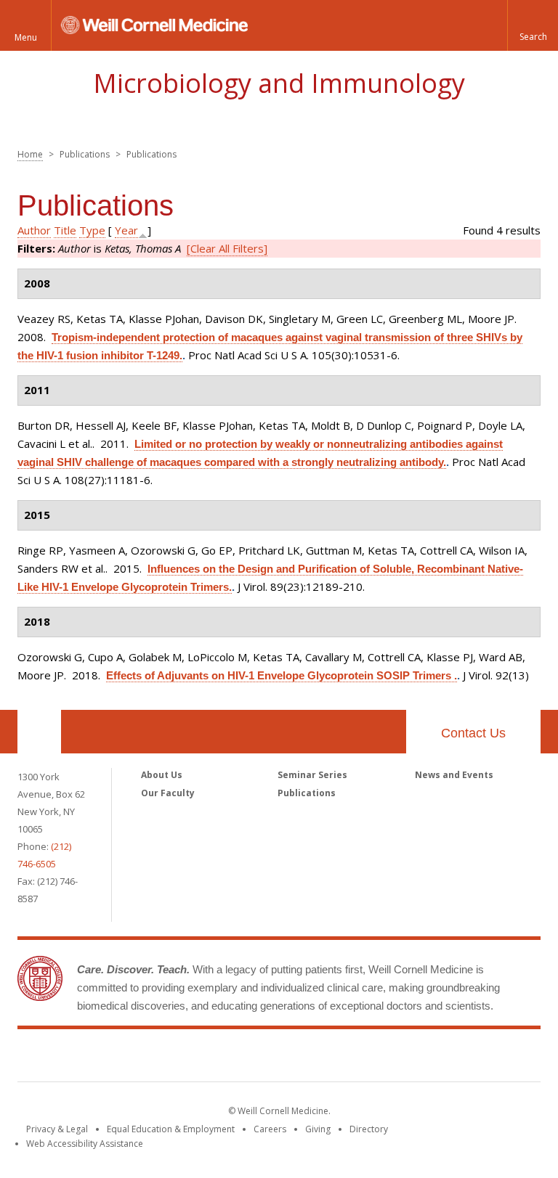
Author (34, 230)
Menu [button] (26, 37)
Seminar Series (312, 775)
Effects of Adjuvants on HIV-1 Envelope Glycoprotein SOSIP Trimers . (281, 675)
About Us (161, 775)
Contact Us (473, 733)
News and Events (454, 775)
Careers (270, 1129)
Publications (307, 793)
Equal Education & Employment (171, 1129)
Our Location (39, 731)
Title (65, 230)
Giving (318, 1129)
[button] (532, 25)
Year (126, 230)
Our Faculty (168, 793)
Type (92, 230)
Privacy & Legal (57, 1129)
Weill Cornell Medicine (279, 1058)
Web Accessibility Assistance (84, 1143)
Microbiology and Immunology (279, 83)
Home (30, 154)
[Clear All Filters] (227, 248)
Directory (368, 1129)
